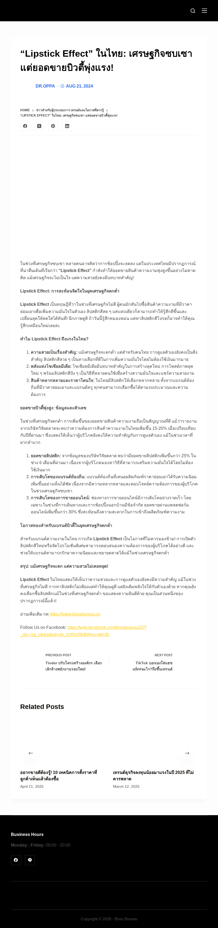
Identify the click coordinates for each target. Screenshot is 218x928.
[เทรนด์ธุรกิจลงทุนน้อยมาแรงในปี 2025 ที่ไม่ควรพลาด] (155, 740)
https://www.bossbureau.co (75, 614)
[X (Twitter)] (39, 126)
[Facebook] (25, 126)
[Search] (193, 11)
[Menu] (204, 10)
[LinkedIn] (67, 126)
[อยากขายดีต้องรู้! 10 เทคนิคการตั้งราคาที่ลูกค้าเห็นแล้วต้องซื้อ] (62, 740)
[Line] (30, 860)
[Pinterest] (53, 126)
